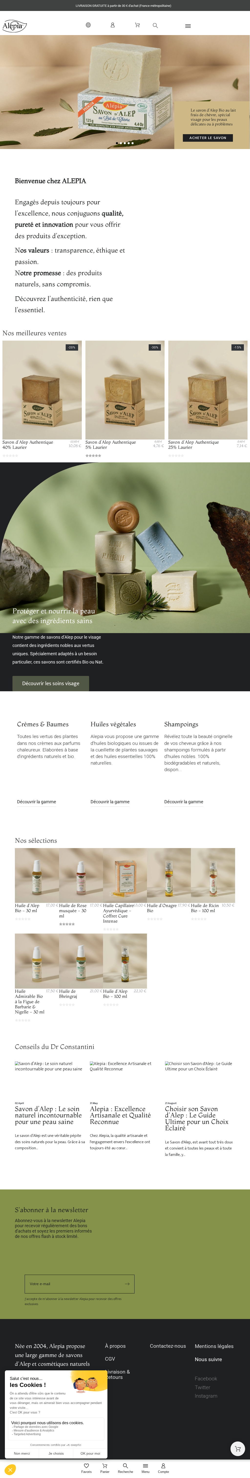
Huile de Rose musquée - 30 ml (73, 911)
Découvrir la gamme (36, 801)
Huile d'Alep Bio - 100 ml (115, 993)
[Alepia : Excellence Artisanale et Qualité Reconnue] (125, 1081)
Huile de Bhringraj (68, 993)
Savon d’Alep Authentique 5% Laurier (110, 444)
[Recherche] (153, 25)
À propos (115, 1346)
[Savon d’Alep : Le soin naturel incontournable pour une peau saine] (50, 1081)
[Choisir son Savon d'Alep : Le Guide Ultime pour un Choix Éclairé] (200, 1081)
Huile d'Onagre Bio (162, 908)
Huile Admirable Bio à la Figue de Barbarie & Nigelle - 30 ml (29, 1001)
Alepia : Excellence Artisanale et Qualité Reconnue (120, 1115)
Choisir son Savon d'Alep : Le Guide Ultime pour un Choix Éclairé (197, 1118)
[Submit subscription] (127, 1284)
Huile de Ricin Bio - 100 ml (205, 908)
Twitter (202, 1387)
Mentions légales (214, 1346)
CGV (110, 1359)
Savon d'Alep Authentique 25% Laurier (193, 444)
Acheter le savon (207, 138)
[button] (199, 26)
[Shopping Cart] (237, 1448)
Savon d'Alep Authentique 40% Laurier (27, 444)
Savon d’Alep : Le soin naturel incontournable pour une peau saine (48, 1115)
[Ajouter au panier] (42, 430)
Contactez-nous (168, 1346)
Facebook (206, 1379)
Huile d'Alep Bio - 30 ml (27, 908)
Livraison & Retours (117, 1374)
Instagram (206, 1396)
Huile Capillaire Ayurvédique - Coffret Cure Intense (118, 913)
